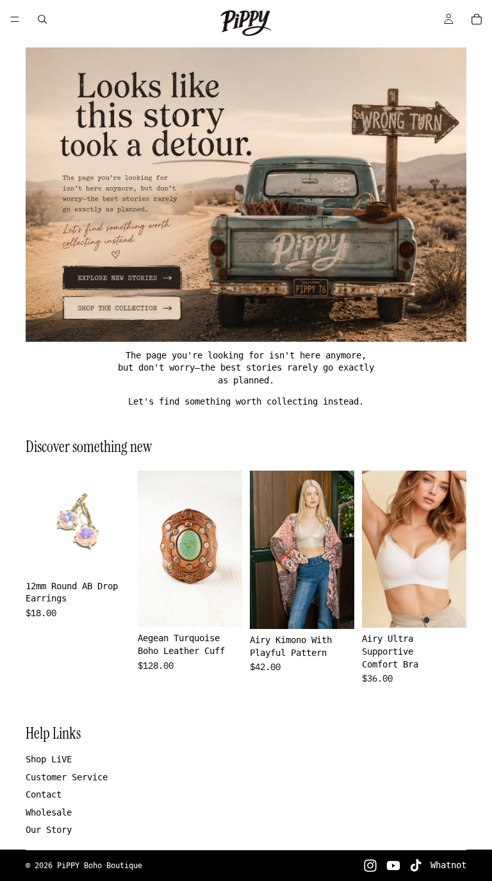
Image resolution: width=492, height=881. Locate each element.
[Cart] (477, 19)
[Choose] (334, 609)
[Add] (110, 555)
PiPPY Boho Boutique (99, 865)
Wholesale (49, 812)
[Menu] (14, 19)
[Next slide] (116, 522)
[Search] (42, 19)
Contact (44, 794)
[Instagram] (370, 865)
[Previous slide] (40, 522)
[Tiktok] (415, 865)
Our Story (49, 830)
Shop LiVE (49, 759)
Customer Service (67, 777)
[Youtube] (393, 865)
